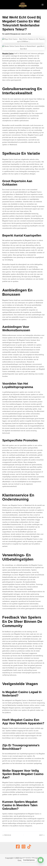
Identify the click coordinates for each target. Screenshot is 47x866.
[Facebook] (18, 846)
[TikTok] (29, 846)
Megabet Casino (8, 53)
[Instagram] (23, 846)
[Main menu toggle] (42, 5)
